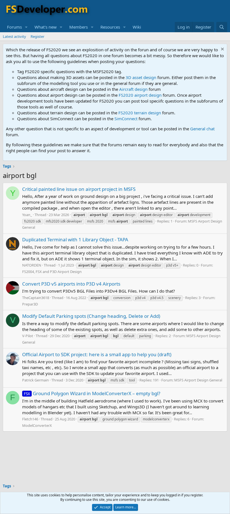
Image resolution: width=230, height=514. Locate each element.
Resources (110, 27)
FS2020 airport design (140, 95)
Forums (14, 27)
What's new (45, 27)
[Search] (221, 27)
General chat (202, 128)
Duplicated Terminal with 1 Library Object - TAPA (75, 239)
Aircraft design (133, 89)
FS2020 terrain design (139, 112)
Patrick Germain (35, 380)
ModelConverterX (37, 425)
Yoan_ (27, 214)
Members (78, 27)
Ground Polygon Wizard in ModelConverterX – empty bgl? (92, 393)
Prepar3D (30, 304)
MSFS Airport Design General (198, 380)
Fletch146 (30, 419)
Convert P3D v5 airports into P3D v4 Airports (71, 284)
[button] (26, 27)
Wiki (137, 27)
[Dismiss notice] (221, 50)
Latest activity (14, 36)
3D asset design (141, 77)
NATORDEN (31, 265)
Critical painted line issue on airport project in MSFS (78, 189)
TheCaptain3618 (35, 297)
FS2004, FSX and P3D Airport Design (52, 271)
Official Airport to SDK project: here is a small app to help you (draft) (96, 354)
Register (37, 36)
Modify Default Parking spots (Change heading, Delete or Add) (91, 316)
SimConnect (125, 118)
